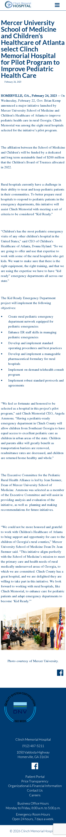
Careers (35, 795)
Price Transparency (34, 781)
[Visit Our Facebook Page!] (35, 766)
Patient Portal (35, 777)
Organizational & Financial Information (35, 786)
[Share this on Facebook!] (60, 672)
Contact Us (35, 790)
